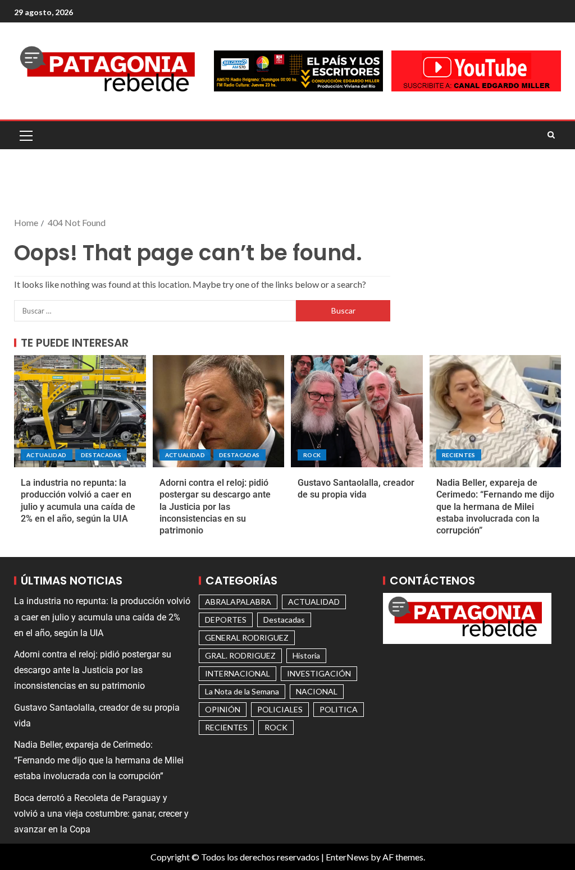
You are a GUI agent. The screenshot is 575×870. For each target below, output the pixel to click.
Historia (306, 655)
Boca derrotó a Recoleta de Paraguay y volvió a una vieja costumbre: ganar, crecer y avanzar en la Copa (101, 814)
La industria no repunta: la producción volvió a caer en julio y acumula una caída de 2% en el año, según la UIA (102, 617)
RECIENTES (459, 455)
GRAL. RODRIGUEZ (240, 655)
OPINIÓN (222, 709)
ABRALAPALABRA (238, 601)
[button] (25, 135)
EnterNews (347, 856)
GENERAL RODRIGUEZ (247, 637)
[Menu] (25, 135)
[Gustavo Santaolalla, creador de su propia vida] (357, 411)
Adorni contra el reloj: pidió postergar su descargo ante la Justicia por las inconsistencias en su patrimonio (215, 506)
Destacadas (101, 455)
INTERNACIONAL (237, 673)
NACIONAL (316, 691)
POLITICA (339, 709)
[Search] (551, 135)
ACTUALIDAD (46, 455)
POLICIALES (280, 709)
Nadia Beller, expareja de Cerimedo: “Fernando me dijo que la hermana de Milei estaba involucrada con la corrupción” (495, 506)
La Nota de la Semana (242, 691)
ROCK (312, 455)
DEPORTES (226, 619)
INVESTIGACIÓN (319, 673)
